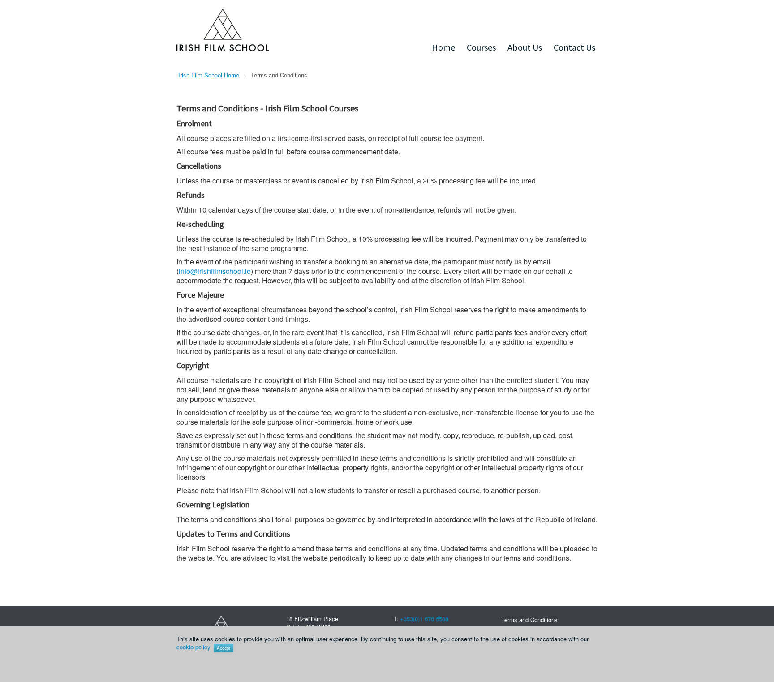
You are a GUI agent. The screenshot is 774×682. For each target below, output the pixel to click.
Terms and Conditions (529, 619)
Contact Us (574, 47)
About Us (524, 47)
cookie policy (193, 647)
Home (443, 47)
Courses (481, 47)
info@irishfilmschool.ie (215, 271)
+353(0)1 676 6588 (424, 618)
